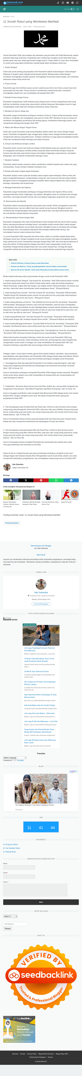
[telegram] (71, 480)
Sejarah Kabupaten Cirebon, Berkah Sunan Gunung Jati (11, 504)
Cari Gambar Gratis (12, 848)
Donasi (50, 1057)
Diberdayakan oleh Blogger (41, 546)
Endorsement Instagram (37, 1057)
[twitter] (26, 480)
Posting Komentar (39, 26)
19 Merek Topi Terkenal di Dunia (36, 671)
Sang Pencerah (66, 502)
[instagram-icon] (62, 3)
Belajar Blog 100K (62, 1054)
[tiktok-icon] (58, 3)
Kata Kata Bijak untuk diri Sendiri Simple (39, 705)
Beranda (15, 1054)
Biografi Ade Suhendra (46, 1054)
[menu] (5, 9)
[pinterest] (41, 480)
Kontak (22, 1054)
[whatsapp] (56, 480)
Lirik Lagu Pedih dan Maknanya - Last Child (40, 721)
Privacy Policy (31, 1054)
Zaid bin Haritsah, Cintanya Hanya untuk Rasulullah (30, 263)
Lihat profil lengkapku (41, 604)
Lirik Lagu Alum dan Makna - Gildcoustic (39, 713)
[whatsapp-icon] (77, 3)
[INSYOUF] (15, 3)
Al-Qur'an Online (11, 844)
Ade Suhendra (41, 592)
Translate (20, 760)
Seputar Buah (10, 852)
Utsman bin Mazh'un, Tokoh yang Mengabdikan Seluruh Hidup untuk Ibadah (39, 266)
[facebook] (10, 480)
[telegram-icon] (72, 3)
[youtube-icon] (67, 3)
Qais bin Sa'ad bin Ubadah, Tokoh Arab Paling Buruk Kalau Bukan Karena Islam (40, 270)
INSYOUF (41, 555)
